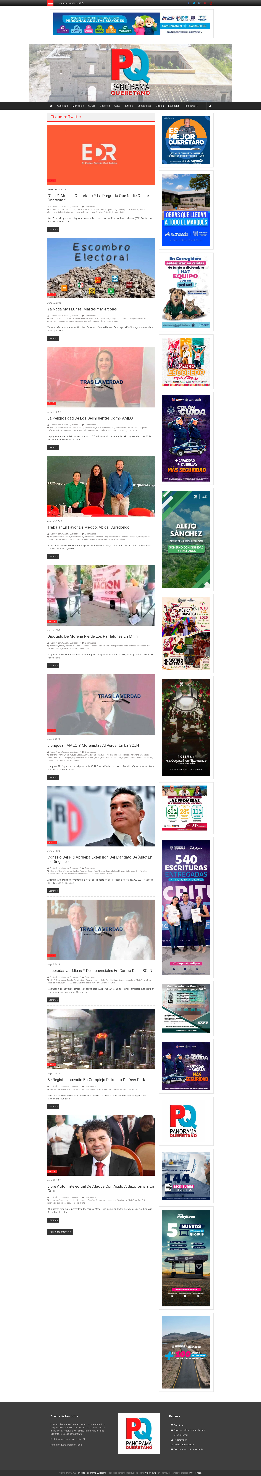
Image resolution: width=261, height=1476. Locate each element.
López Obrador (78, 758)
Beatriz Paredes (77, 537)
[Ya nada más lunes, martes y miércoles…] (101, 268)
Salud (117, 105)
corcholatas (126, 755)
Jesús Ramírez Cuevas (124, 428)
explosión (62, 1089)
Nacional (52, 512)
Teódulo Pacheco (72, 1203)
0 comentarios (90, 207)
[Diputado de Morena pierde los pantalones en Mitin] (101, 595)
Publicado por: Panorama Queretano (64, 207)
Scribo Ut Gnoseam (111, 212)
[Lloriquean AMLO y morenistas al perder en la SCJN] (101, 704)
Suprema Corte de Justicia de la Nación (137, 758)
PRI (71, 539)
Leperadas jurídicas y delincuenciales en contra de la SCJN (99, 970)
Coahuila (68, 646)
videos (87, 648)
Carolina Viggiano (80, 871)
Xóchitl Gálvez (119, 539)
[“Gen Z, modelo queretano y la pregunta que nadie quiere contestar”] (101, 154)
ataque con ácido (56, 1200)
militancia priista (54, 874)
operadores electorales (65, 321)
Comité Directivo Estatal (93, 537)
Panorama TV (191, 105)
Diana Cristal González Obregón (89, 1200)
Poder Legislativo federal (81, 983)
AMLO (52, 428)
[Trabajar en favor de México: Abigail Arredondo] (101, 486)
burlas (61, 646)
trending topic (125, 430)
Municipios (78, 105)
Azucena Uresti (62, 428)
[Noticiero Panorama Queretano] (130, 73)
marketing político (126, 319)
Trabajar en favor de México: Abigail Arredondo (88, 527)
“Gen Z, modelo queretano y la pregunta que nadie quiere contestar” (98, 197)
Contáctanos (144, 105)
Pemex (78, 1089)
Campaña (54, 319)
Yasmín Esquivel (72, 760)
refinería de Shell (105, 1089)
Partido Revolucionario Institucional (75, 874)
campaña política (65, 319)
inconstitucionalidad (127, 980)
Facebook (92, 319)
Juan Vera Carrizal (120, 1200)
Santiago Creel (101, 539)
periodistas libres (69, 430)
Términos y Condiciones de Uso (189, 1449)
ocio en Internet (140, 319)
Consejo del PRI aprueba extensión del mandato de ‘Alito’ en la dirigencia (99, 859)
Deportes (105, 105)
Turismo (129, 105)
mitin (126, 646)
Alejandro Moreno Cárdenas (61, 871)
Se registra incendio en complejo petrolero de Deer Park (96, 1079)
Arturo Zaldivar (94, 755)
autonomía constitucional (111, 755)
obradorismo (52, 212)
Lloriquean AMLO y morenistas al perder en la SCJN (93, 745)
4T (51, 209)
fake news (135, 755)
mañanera (51, 430)
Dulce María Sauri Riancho (136, 871)
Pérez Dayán (60, 983)
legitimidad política (122, 209)
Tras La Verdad (113, 430)
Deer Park (53, 1089)
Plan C (97, 758)
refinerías (115, 1089)
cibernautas (77, 428)
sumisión (117, 758)
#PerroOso (54, 646)
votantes (115, 321)
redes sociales (93, 321)
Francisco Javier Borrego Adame (110, 646)
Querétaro (62, 105)
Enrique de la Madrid (112, 537)
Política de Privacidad (184, 1444)
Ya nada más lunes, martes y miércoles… (83, 309)
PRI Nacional (78, 539)
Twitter (122, 212)
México (59, 430)
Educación (173, 105)
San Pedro (51, 648)
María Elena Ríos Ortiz (137, 1200)
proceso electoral (81, 321)
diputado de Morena (81, 646)
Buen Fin (56, 209)
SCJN (94, 983)
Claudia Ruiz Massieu (96, 871)
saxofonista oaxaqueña (56, 1203)
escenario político (107, 209)
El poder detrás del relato (90, 209)
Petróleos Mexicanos (90, 1089)
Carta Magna (61, 980)
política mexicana (88, 212)
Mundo (51, 1065)
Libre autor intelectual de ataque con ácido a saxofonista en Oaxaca (100, 1188)
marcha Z (134, 209)
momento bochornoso (137, 646)
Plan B (68, 983)
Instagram (114, 319)
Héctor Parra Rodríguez (105, 428)
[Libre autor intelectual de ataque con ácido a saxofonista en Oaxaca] (101, 1145)
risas (148, 646)
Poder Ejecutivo (107, 758)
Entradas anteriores (61, 1232)
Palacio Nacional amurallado (69, 212)
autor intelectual (70, 1200)
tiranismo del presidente (97, 430)
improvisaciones (103, 319)
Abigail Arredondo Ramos (60, 537)
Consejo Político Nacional (115, 871)
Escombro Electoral (80, 319)
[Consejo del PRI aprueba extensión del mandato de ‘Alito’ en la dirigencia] (101, 816)
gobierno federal (89, 428)
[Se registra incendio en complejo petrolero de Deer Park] (101, 1038)
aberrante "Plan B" (57, 755)
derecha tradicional (68, 209)
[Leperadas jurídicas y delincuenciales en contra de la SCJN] (101, 929)
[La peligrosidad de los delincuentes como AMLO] (101, 377)
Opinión (160, 105)
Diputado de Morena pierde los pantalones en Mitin (92, 636)
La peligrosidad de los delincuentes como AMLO (90, 418)
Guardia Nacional (93, 980)
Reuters (123, 1089)
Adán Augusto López (73, 755)
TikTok (102, 321)
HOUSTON (71, 1089)
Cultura (91, 105)
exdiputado (107, 1200)
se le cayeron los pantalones (66, 648)
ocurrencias (51, 321)
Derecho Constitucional (76, 980)
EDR (78, 209)
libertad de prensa (141, 428)
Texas (129, 1089)
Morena (142, 209)
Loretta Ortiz (89, 758)
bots (70, 428)
